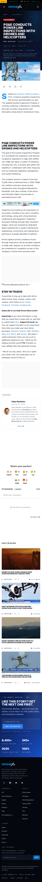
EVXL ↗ (4, 842)
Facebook (6, 305)
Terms (12, 878)
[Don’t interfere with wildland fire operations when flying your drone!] (21, 593)
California (16, 14)
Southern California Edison (28, 94)
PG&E (10, 97)
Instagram (24, 305)
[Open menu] (4, 6)
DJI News (25, 796)
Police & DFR (26, 804)
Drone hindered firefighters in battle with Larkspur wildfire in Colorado (17, 641)
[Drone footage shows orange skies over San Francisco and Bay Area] (21, 559)
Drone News (26, 792)
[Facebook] (10, 782)
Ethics (4, 838)
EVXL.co (16, 416)
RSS (26, 878)
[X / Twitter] (4, 782)
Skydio (4, 800)
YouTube (15, 305)
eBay (4, 334)
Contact (4, 831)
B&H (29, 331)
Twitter (27, 302)
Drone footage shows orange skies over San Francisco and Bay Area (17, 573)
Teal (3, 811)
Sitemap (20, 878)
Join (36, 857)
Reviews (25, 815)
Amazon (22, 331)
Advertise (5, 835)
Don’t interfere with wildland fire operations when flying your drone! (17, 607)
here (17, 322)
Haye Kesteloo (18, 401)
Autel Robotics (7, 796)
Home (5, 14)
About (4, 827)
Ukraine (24, 807)
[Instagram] (22, 782)
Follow (21, 426)
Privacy (5, 878)
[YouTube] (16, 782)
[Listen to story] (15, 86)
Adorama (14, 331)
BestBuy (35, 331)
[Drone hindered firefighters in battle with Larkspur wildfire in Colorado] (21, 628)
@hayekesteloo (29, 421)
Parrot (13, 334)
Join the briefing (12, 726)
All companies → (7, 815)
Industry (25, 819)
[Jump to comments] (21, 86)
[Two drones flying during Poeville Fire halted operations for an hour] (21, 662)
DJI (8, 334)
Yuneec (23, 334)
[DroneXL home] (15, 7)
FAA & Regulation (28, 800)
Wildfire (6, 395)
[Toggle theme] (38, 6)
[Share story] (9, 86)
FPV (23, 811)
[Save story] (4, 86)
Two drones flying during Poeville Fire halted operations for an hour (16, 676)
